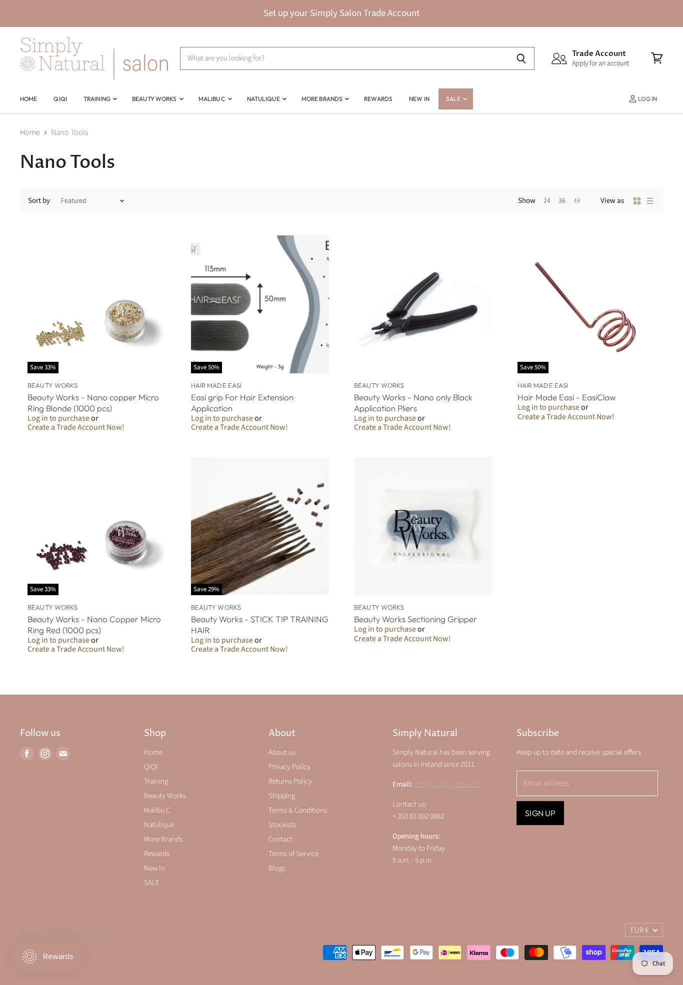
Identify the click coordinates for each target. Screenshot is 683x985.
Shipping (281, 796)
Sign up (540, 813)
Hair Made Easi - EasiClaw (567, 397)
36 (562, 201)
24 (547, 201)
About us (282, 752)
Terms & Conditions (297, 810)
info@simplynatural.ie (447, 784)
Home (28, 98)
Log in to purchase (59, 418)
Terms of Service (293, 854)
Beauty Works (155, 98)
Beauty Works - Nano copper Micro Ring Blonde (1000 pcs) (93, 402)
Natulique (264, 98)
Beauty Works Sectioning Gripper (415, 619)
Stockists (282, 825)
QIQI (60, 98)
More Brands (323, 98)
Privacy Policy (289, 767)
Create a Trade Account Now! (76, 427)
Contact (280, 839)
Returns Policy (290, 781)
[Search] (521, 58)
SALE (454, 98)
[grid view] (637, 201)
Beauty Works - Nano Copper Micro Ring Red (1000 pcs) (94, 624)
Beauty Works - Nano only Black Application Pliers (413, 402)
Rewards (378, 98)
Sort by (39, 200)
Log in (647, 98)
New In (419, 98)
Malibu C (212, 98)
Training (98, 98)
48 (577, 201)
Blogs (277, 868)
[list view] (650, 201)
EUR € (639, 930)
